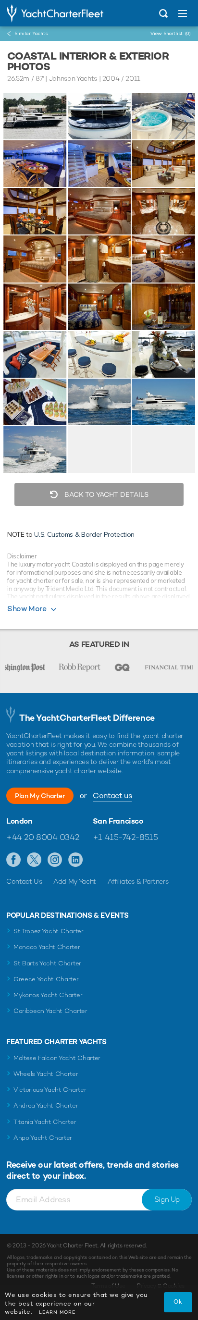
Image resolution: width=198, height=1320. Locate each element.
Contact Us (24, 881)
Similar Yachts (31, 33)
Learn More (57, 1312)
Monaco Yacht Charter (46, 947)
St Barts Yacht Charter (47, 963)
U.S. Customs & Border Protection (84, 534)
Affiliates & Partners (138, 881)
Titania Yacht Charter (44, 1122)
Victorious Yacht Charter (49, 1090)
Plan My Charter (40, 795)
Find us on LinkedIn (75, 860)
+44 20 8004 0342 (42, 837)
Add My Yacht (74, 881)
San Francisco (118, 821)
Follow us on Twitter (34, 860)
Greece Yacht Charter (46, 979)
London (19, 821)
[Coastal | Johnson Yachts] (35, 116)
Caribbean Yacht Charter (50, 1011)
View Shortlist (170, 33)
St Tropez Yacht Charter (48, 931)
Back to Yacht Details (105, 494)
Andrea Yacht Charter (45, 1105)
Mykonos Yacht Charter (47, 995)
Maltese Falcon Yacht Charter (56, 1058)
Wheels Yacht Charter (45, 1074)
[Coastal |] (99, 116)
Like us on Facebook (13, 860)
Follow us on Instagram (55, 860)
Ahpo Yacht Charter (42, 1138)
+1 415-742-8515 (125, 837)
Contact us (112, 795)
